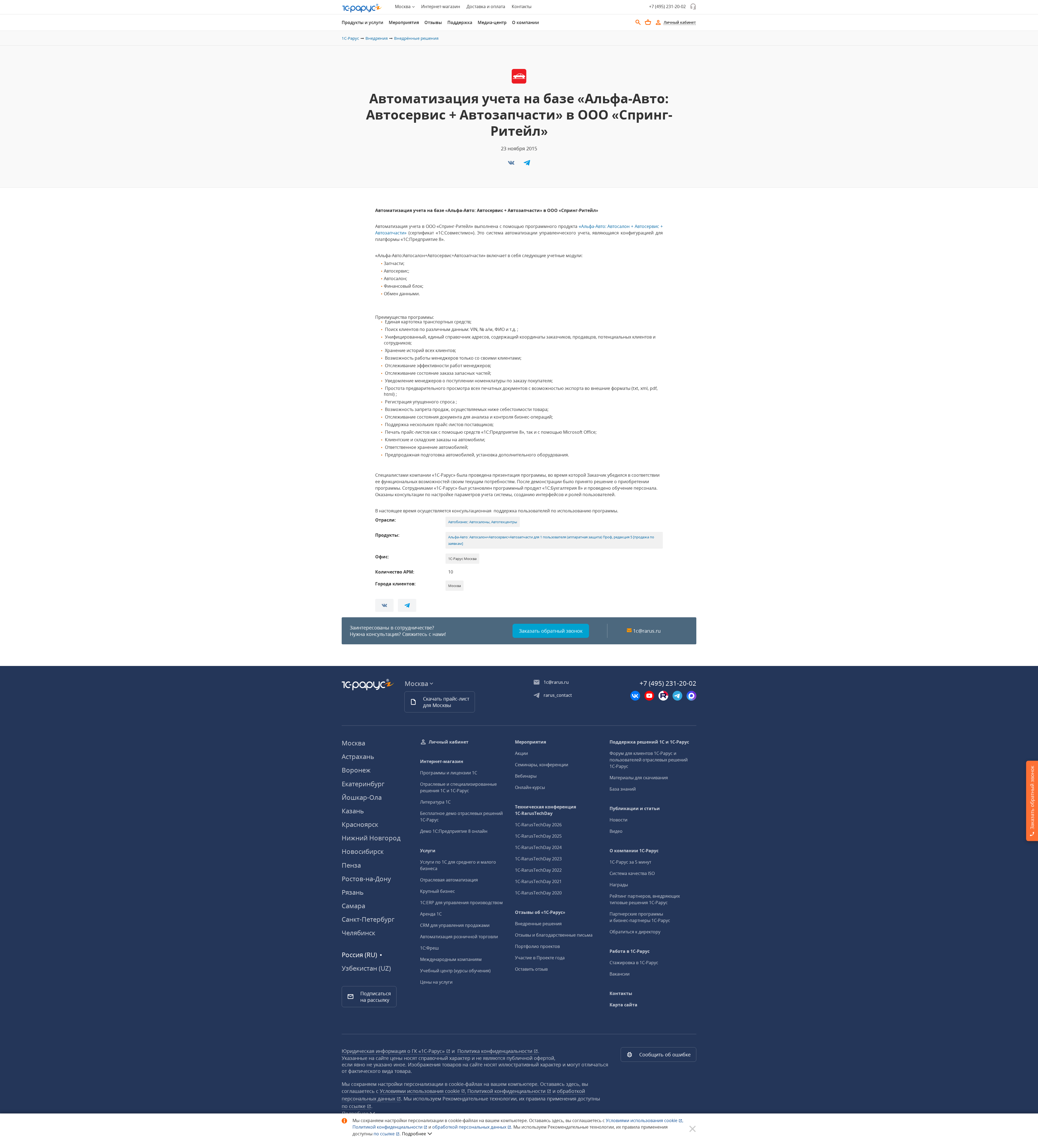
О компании (525, 22)
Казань (353, 810)
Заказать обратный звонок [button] (551, 631)
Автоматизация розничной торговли (459, 937)
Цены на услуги (436, 982)
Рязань (353, 892)
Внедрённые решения (416, 38)
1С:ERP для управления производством (461, 903)
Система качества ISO (632, 873)
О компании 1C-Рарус (634, 851)
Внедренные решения (538, 924)
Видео (616, 831)
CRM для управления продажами (455, 925)
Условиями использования (644, 1120)
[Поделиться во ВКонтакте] (512, 164)
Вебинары (526, 776)
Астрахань (358, 756)
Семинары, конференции (541, 765)
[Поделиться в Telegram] (527, 164)
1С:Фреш (429, 948)
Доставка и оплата (486, 6)
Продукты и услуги (362, 22)
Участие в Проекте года (540, 958)
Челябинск (358, 932)
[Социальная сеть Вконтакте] (635, 696)
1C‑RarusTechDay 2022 (538, 870)
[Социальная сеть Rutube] (663, 696)
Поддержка (459, 22)
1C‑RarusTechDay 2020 (538, 893)
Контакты (521, 6)
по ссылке (354, 1106)
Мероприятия (404, 22)
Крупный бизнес (437, 891)
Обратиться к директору (635, 932)
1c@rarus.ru (647, 631)
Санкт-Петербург (368, 919)
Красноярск (360, 824)
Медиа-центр (492, 22)
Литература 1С (435, 802)
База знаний (623, 789)
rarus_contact (558, 695)
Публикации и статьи (635, 808)
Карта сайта (623, 1005)
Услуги (427, 851)
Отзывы (433, 22)
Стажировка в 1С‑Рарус (634, 963)
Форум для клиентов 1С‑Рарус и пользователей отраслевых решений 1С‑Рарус (649, 759)
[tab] (362, 22)
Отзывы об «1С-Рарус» (540, 912)
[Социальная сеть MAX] (691, 696)
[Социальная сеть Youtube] (649, 696)
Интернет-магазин (440, 6)
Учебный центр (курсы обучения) (455, 971)
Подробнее (414, 1134)
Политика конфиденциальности (495, 1051)
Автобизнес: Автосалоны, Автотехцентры (482, 521)
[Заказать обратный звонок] (693, 6)
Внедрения (376, 38)
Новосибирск (363, 851)
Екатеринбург (363, 783)
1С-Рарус (350, 38)
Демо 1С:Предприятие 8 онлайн (453, 831)
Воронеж (356, 769)
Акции (521, 753)
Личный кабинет (448, 742)
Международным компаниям (451, 959)
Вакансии (620, 974)
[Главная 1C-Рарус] (362, 8)
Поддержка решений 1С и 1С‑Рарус (649, 742)
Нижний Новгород (371, 837)
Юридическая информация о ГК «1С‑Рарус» (394, 1051)
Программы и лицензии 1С (448, 773)
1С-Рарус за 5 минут (630, 862)
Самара (353, 905)
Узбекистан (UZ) (366, 968)
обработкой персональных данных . (472, 1127)
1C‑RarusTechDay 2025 (538, 836)
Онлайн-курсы (530, 787)
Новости (618, 820)
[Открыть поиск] (638, 22)
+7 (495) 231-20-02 (667, 6)
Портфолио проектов (537, 946)
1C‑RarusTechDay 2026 (538, 825)
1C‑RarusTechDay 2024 (538, 847)
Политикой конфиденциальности (388, 1127)
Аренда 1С (431, 914)
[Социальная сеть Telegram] (677, 696)
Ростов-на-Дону (366, 878)
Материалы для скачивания (639, 778)
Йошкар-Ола (362, 797)
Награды (619, 885)
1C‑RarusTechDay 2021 (538, 881)
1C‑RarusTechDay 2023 (538, 859)
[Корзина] (648, 22)
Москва (353, 742)
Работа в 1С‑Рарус (630, 951)
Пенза (351, 865)
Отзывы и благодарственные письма (554, 935)
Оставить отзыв (531, 969)
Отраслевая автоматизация (449, 880)
